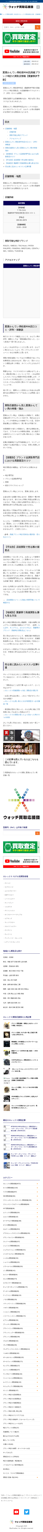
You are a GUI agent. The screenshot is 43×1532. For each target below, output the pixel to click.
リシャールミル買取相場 (12, 1378)
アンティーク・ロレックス (13, 938)
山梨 (10, 975)
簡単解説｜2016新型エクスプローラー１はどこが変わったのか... (24, 1043)
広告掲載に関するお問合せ (9, 1498)
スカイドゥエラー (10, 926)
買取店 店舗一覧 (10, 1477)
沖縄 (21, 1007)
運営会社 (34, 1498)
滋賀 (9, 989)
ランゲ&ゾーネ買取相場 (12, 1374)
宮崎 (13, 1007)
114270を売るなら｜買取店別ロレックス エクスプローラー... (24, 1061)
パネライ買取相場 (10, 1308)
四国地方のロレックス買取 (15, 772)
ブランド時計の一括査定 (12, 1407)
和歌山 (26, 989)
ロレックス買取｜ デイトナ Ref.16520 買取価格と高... (24, 1088)
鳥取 (19, 993)
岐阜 (12, 984)
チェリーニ (8, 934)
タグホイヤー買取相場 (12, 1283)
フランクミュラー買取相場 (13, 1332)
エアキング (8, 918)
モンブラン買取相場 (11, 1365)
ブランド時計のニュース (13, 1423)
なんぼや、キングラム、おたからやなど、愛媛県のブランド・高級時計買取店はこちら (21, 627)
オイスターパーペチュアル (13, 914)
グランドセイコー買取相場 (13, 1237)
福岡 (9, 1003)
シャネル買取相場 (10, 1258)
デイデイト (8, 930)
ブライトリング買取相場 (13, 1328)
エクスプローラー (10, 891)
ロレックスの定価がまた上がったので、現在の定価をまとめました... (24, 1107)
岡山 (12, 993)
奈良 (22, 989)
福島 (25, 962)
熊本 (10, 1007)
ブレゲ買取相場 (10, 1345)
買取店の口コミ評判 (11, 1456)
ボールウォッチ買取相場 (13, 1361)
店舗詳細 (12, 132)
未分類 (6, 1469)
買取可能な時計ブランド (18, 135)
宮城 (15, 962)
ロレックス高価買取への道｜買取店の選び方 (21, 690)
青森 (9, 962)
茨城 (10, 966)
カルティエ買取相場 (11, 1229)
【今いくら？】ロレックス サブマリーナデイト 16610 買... (24, 1070)
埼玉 (18, 971)
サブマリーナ (9, 887)
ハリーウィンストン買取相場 (14, 1316)
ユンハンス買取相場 (11, 1370)
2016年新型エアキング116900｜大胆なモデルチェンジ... (24, 1097)
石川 (12, 980)
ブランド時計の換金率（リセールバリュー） (18, 1419)
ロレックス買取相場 (12, 1183)
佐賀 (12, 1003)
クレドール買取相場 (11, 1241)
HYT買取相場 (9, 1208)
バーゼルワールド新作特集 (13, 1465)
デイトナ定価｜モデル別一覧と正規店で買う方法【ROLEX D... (24, 1033)
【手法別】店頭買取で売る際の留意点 (19, 160)
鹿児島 (18, 1007)
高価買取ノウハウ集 (11, 1432)
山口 (15, 993)
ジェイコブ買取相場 (11, 1246)
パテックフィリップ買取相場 (14, 1303)
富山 (9, 980)
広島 (9, 993)
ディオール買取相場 (11, 1291)
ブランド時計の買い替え (12, 1411)
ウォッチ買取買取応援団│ (11, 1)
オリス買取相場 (10, 1225)
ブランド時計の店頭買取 (12, 1394)
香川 (9, 998)
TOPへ (3, 1495)
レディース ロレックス (12, 942)
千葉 (21, 971)
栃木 (13, 966)
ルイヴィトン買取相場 (12, 1382)
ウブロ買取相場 (10, 1192)
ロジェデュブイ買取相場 (13, 1386)
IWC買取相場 (9, 1196)
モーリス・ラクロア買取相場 (13, 1473)
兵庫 (19, 989)
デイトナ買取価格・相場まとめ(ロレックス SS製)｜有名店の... (24, 1024)
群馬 (17, 966)
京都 (12, 989)
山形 (22, 962)
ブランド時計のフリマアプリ (13, 1415)
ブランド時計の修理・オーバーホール (16, 1448)
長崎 (15, 1003)
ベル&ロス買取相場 (11, 1353)
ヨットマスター (10, 922)
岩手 (12, 962)
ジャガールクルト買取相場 (13, 1254)
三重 (19, 984)
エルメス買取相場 (10, 1217)
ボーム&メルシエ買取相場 (13, 1357)
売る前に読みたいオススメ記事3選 (18, 166)
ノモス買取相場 (10, 1299)
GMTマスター (9, 895)
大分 (19, 1003)
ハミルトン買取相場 (11, 1312)
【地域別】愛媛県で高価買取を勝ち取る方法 (22, 163)
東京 (10, 971)
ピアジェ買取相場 (10, 1320)
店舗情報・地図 (11, 128)
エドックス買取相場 (11, 1212)
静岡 (9, 984)
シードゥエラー (10, 899)
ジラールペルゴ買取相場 (13, 1266)
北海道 (11, 957)
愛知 (15, 984)
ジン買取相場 (9, 1270)
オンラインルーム (7, 1500)
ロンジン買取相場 (10, 1390)
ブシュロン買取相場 (11, 1324)
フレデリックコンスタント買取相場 (16, 1349)
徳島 (15, 998)
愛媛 (12, 998)
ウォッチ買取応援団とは (15, 1495)
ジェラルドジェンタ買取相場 (14, 1250)
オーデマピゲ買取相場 (12, 1221)
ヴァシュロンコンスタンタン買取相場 (17, 1200)
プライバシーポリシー (32, 1495)
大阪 (15, 989)
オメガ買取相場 (10, 1188)
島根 (22, 993)
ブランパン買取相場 (11, 1336)
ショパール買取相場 (11, 1262)
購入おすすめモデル (11, 1436)
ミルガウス (8, 906)
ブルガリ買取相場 (10, 1341)
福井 (15, 980)
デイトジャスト (10, 910)
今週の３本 (8, 1444)
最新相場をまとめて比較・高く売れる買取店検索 (27, 1)
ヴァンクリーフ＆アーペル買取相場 (16, 1204)
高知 (19, 998)
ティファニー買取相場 (12, 1295)
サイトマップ (24, 1498)
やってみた (7, 1452)
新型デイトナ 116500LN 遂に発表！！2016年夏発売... (24, 1052)
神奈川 (14, 971)
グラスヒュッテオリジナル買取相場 (16, 1233)
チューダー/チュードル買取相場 (15, 1287)
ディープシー (9, 903)
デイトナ (8, 883)
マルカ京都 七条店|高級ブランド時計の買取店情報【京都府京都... (24, 1079)
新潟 (17, 975)
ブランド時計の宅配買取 (12, 1403)
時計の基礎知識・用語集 (12, 1461)
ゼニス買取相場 (10, 1279)
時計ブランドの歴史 (11, 1428)
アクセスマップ (15, 138)
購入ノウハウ (9, 1440)
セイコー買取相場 (10, 1274)
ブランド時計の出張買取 (12, 1399)
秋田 (19, 962)
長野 (13, 975)
